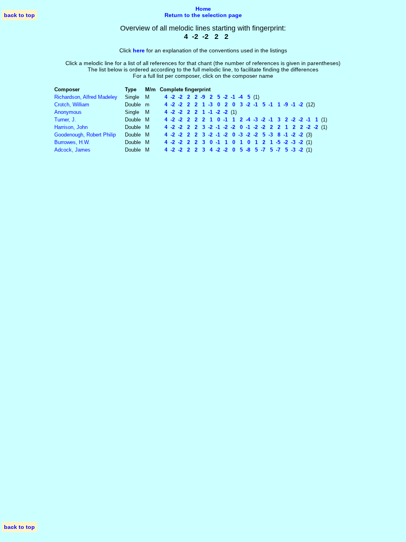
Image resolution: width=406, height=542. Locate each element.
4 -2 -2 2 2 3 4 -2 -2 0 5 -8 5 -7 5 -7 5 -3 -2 (231, 150)
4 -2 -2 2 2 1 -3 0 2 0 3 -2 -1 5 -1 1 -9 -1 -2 (231, 105)
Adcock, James (72, 150)
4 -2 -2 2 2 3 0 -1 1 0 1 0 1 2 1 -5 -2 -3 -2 (231, 142)
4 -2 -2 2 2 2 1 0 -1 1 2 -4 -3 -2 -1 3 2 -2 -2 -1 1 (239, 120)
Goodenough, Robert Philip (85, 135)
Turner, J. (65, 120)
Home (203, 9)
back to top (19, 15)
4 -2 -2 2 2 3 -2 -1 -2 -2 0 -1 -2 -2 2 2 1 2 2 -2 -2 (239, 127)
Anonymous (68, 112)
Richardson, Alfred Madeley (85, 97)
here (139, 50)
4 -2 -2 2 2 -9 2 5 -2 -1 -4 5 (205, 97)
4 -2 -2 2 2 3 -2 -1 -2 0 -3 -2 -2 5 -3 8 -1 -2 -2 (231, 135)
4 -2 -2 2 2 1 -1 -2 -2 (194, 112)
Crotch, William (71, 105)
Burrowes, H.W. (72, 142)
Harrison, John (71, 127)
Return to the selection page (203, 15)
